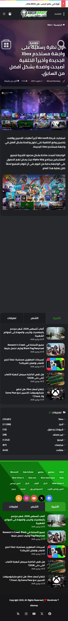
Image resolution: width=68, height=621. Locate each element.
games (41, 472)
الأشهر (35, 318)
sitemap (34, 605)
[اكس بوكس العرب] (34, 13)
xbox (62, 478)
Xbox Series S (18, 478)
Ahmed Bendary (53, 81)
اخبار (27, 483)
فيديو (60, 440)
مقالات (59, 450)
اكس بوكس (15, 483)
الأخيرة (57, 318)
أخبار (61, 424)
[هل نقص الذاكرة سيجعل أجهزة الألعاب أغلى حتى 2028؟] (55, 379)
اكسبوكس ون (36, 489)
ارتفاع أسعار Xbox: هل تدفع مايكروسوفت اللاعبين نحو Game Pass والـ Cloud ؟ (24, 392)
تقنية (22, 489)
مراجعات (59, 445)
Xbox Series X (58, 483)
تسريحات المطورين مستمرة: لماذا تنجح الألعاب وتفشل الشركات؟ (24, 361)
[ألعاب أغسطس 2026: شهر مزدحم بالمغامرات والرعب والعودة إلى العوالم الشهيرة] (55, 333)
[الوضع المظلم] (4, 15)
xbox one (32, 478)
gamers (51, 472)
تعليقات (11, 318)
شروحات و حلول (55, 429)
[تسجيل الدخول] (10, 15)
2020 (61, 472)
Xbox (49, 25)
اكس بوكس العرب (55, 489)
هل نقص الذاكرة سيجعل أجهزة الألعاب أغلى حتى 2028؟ (24, 376)
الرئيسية (58, 25)
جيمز (14, 489)
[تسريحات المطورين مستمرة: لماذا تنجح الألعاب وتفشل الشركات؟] (55, 364)
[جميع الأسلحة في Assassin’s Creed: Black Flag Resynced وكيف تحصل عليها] (55, 349)
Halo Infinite (28, 472)
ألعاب (36, 483)
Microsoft (14, 472)
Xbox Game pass (48, 478)
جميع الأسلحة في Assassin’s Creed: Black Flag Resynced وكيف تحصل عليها (24, 346)
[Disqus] (34, 264)
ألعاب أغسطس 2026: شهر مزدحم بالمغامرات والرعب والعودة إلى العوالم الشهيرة (24, 332)
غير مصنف (58, 434)
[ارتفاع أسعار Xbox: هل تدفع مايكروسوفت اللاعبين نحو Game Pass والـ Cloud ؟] (55, 394)
